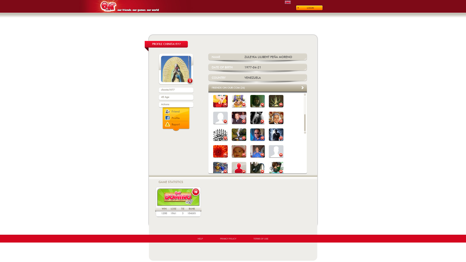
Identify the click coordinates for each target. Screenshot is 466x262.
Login (310, 8)
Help (200, 239)
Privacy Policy (228, 239)
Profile (176, 118)
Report (176, 124)
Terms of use (260, 239)
